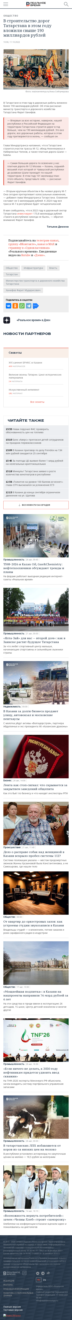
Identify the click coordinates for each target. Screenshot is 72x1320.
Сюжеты (15, 352)
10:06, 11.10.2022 (11, 42)
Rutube (25, 255)
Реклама (8, 1285)
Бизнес (7, 780)
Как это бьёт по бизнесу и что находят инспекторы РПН (35, 789)
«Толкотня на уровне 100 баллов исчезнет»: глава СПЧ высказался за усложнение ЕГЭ (34, 483)
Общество (10, 15)
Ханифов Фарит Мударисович (23, 290)
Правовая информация (16, 1289)
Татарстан (12, 274)
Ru (38, 1280)
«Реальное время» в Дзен (33, 320)
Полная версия (12, 1306)
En (44, 1280)
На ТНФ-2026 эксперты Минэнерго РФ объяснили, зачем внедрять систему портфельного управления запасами (33, 1078)
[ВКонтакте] (8, 305)
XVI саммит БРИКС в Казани (25, 364)
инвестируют (25, 213)
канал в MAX (46, 244)
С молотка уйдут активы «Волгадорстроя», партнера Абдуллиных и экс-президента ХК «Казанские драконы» (35, 718)
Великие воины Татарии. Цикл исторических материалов (35, 378)
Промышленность (13, 559)
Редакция (8, 1281)
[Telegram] (28, 305)
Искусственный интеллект (24, 391)
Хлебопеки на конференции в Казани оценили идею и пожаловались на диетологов (34, 1221)
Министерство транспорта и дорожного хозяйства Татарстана (35, 282)
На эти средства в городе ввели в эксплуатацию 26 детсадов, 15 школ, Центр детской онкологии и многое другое (35, 1001)
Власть (53, 268)
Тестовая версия (13, 1309)
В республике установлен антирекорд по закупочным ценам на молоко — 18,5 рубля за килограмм (34, 1151)
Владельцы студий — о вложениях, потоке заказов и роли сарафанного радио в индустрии (33, 927)
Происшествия (12, 847)
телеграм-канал (47, 240)
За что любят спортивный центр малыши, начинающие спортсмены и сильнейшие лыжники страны (34, 645)
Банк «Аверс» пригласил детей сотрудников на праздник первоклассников (34, 441)
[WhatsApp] (22, 305)
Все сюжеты (37, 401)
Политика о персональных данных (18, 1294)
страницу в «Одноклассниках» (29, 248)
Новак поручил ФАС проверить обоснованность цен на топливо (27, 431)
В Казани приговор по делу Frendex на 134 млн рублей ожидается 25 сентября (34, 452)
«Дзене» (39, 255)
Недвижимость (12, 706)
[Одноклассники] (15, 305)
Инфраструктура (33, 268)
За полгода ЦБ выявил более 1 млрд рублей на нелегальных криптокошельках (34, 462)
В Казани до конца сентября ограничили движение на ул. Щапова (33, 494)
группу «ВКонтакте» (22, 244)
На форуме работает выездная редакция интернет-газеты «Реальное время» (33, 571)
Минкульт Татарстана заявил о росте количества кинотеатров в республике (31, 473)
